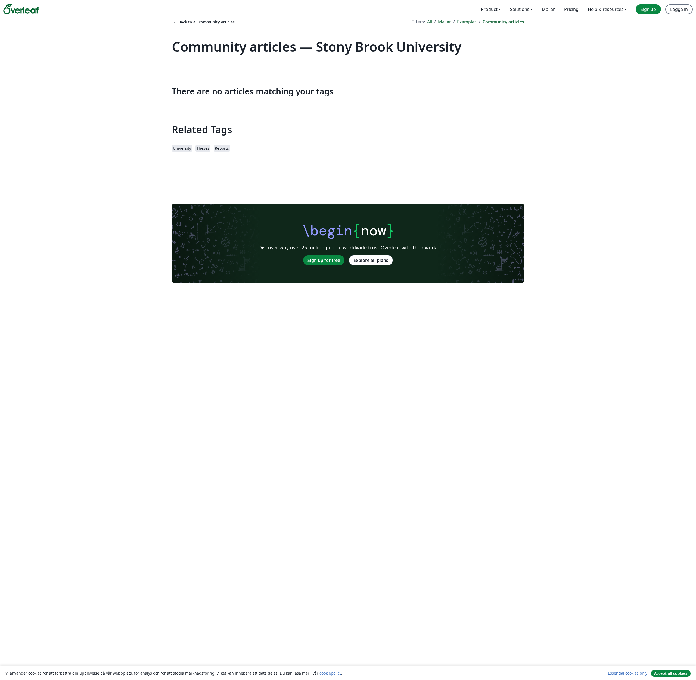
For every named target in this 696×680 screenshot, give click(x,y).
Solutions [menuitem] (519, 9)
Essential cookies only (627, 673)
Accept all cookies (670, 673)
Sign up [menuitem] (648, 9)
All (429, 22)
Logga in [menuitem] (679, 9)
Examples (467, 22)
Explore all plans (370, 260)
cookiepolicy (330, 673)
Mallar (444, 22)
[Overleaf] (21, 9)
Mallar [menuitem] (548, 9)
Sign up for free (323, 260)
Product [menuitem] (489, 9)
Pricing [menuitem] (571, 9)
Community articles (503, 22)
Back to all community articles (204, 21)
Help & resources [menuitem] (605, 9)
